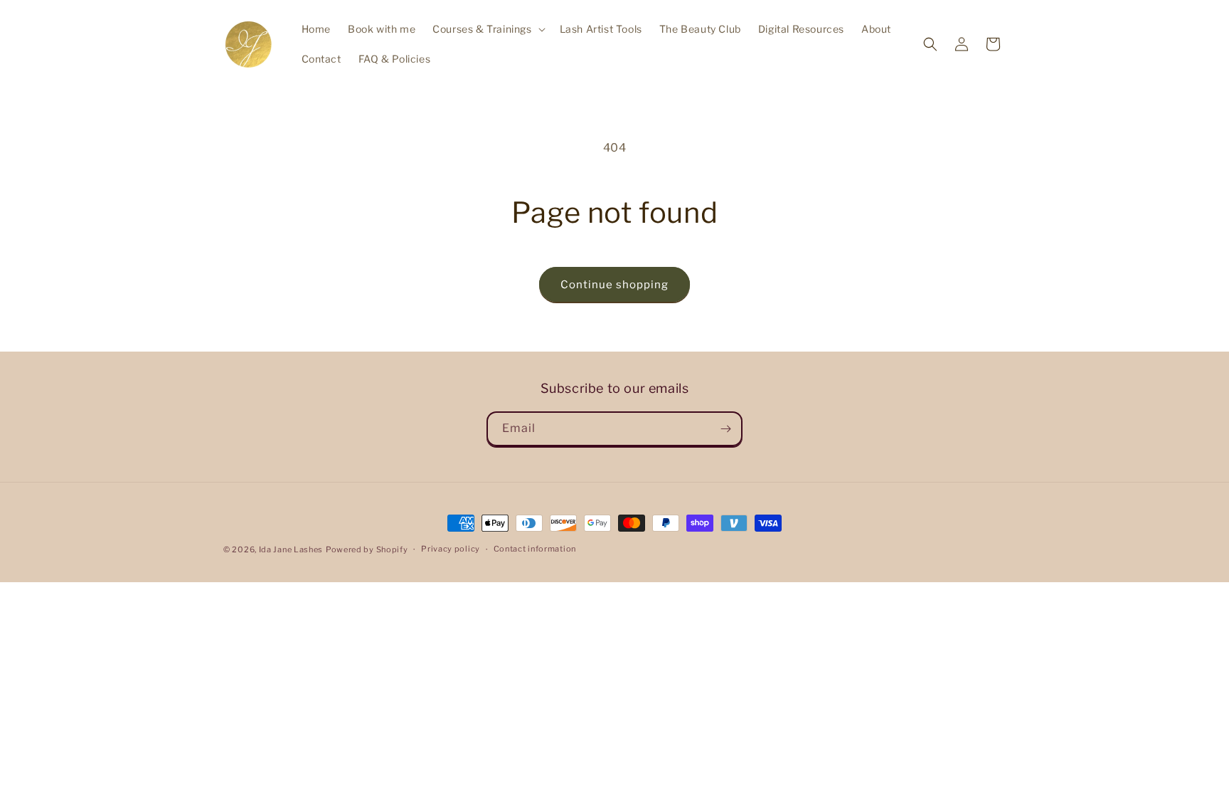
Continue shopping (614, 284)
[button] (487, 29)
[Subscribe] (725, 428)
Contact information (535, 549)
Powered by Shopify (367, 549)
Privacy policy (450, 549)
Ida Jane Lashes (291, 549)
